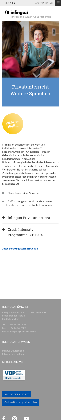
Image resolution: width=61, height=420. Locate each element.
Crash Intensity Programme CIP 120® (25, 232)
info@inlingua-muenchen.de (23, 331)
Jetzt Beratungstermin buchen (20, 248)
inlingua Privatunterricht (29, 217)
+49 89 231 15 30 (18, 324)
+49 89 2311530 (45, 3)
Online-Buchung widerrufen (20, 402)
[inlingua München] (16, 12)
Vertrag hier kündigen (16, 393)
